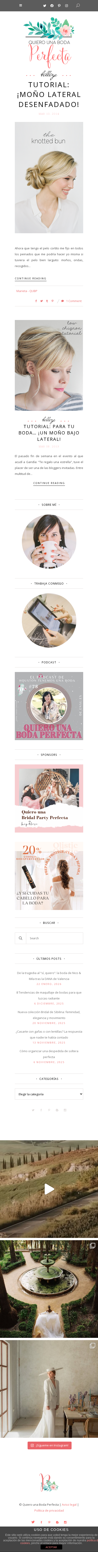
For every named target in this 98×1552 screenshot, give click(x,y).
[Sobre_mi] (49, 568)
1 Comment (73, 301)
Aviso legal (69, 1504)
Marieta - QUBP (26, 291)
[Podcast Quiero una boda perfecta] (49, 739)
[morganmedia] (49, 1493)
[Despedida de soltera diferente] (49, 831)
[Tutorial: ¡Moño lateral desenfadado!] (49, 177)
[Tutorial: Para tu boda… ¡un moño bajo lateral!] (49, 365)
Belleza (49, 73)
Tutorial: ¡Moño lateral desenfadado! (49, 94)
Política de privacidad (49, 1510)
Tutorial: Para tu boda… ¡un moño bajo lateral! (49, 432)
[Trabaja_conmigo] (49, 647)
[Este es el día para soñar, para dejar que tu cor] (49, 1289)
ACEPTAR (51, 1547)
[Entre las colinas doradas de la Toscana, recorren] (49, 1189)
